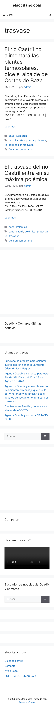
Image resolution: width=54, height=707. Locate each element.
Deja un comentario (20, 149)
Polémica (21, 226)
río (6, 144)
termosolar (15, 144)
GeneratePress (27, 702)
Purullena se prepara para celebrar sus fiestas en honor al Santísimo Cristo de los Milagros (25, 364)
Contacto (9, 665)
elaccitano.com (27, 5)
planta (30, 140)
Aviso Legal (11, 670)
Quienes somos (13, 660)
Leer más (10, 126)
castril (12, 140)
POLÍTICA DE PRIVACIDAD (20, 675)
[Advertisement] (27, 281)
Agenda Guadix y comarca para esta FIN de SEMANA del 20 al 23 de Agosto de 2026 (26, 377)
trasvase (28, 144)
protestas (42, 231)
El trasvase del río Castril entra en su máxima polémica (26, 173)
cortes (21, 140)
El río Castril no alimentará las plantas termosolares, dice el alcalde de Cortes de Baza (26, 64)
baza (12, 135)
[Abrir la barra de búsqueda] (50, 14)
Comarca (21, 135)
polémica (40, 140)
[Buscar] (45, 436)
